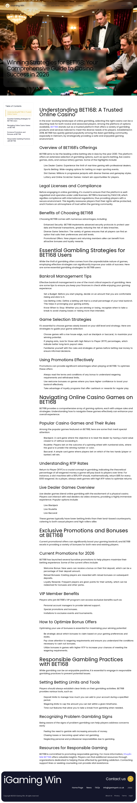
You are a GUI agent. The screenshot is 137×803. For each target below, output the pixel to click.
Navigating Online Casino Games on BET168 (18, 126)
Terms (124, 796)
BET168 (54, 127)
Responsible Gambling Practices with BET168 (18, 140)
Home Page (77, 787)
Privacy (117, 796)
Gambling (12, 55)
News (89, 787)
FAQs (97, 787)
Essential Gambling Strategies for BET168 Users (19, 120)
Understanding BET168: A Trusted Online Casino (19, 113)
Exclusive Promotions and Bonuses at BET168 (16, 133)
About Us (109, 796)
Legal (131, 796)
